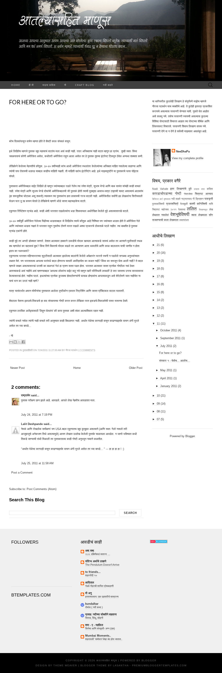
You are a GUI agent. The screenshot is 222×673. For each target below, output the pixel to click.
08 (158, 411)
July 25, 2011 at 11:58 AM (37, 463)
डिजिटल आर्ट (157, 199)
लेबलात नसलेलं (160, 215)
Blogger (190, 436)
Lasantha (121, 665)
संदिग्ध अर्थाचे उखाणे (95, 561)
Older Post (135, 367)
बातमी (192, 203)
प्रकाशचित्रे (172, 203)
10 (158, 395)
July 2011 (166, 346)
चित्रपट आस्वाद (204, 193)
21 (158, 245)
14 (158, 300)
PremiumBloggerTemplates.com (159, 665)
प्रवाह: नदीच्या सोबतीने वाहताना (101, 614)
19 (158, 260)
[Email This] (11, 342)
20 (158, 252)
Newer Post (17, 367)
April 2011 (166, 378)
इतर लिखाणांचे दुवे (180, 188)
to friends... (93, 571)
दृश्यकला (167, 199)
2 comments (87, 350)
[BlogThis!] (15, 342)
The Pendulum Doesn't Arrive (102, 564)
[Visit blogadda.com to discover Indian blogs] (158, 541)
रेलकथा (181, 209)
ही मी (31, 84)
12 (158, 315)
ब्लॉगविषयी (202, 203)
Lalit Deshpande (32, 424)
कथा (203, 189)
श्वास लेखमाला (199, 215)
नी (65, 84)
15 (158, 292)
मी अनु (88, 593)
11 (158, 323)
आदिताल (89, 582)
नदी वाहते (108, 84)
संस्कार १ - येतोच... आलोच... (174, 360)
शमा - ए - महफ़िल (94, 625)
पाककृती (208, 198)
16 (158, 284)
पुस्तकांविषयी (28, 350)
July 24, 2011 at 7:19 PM (36, 414)
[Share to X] (19, 342)
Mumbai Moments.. (98, 635)
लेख (211, 209)
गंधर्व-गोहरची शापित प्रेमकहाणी (99, 586)
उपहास (196, 189)
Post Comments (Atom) (41, 489)
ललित (192, 208)
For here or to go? (37, 102)
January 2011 (168, 386)
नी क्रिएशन (198, 198)
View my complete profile (187, 158)
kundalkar (91, 603)
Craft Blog (84, 84)
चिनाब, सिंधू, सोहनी (94, 617)
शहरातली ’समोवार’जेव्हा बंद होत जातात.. (103, 639)
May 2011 (166, 370)
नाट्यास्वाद (186, 198)
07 (158, 419)
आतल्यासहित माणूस (106, 660)
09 (158, 403)
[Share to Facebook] (23, 342)
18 (158, 268)
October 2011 (168, 330)
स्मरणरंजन (184, 220)
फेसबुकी (184, 203)
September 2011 (170, 338)
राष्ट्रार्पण (25, 395)
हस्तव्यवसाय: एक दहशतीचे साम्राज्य (102, 596)
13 (158, 307)
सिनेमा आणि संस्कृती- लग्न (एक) (100, 628)
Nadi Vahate (160, 188)
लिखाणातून (203, 209)
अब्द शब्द (89, 550)
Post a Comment (22, 472)
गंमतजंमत (188, 193)
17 (158, 276)
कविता (210, 188)
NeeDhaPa (183, 151)
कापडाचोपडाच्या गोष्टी (166, 193)
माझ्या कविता (49, 84)
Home (15, 84)
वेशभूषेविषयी (179, 214)
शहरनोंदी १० (91, 575)
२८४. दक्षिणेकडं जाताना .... (97, 554)
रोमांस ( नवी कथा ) (94, 607)
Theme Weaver (65, 665)
